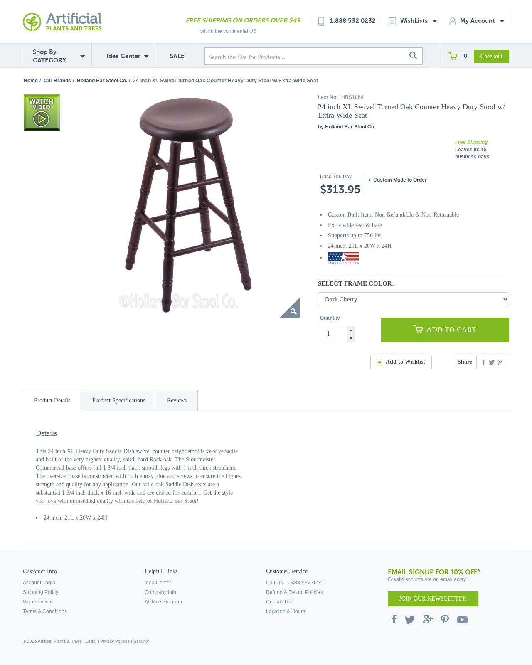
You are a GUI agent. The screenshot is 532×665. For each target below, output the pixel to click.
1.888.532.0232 (353, 20)
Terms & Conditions (45, 611)
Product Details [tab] (52, 400)
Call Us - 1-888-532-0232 (295, 583)
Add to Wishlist (405, 362)
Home (31, 81)
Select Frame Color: (356, 283)
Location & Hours (285, 611)
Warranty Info (38, 602)
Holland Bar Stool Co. (102, 81)
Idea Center (123, 55)
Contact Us (278, 602)
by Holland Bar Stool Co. (346, 127)
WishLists (414, 20)
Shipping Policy (40, 592)
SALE (177, 55)
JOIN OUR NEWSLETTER (432, 599)
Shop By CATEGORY (49, 56)
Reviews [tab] (177, 400)
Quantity (330, 318)
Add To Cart (451, 329)
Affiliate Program (163, 602)
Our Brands (57, 81)
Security (141, 641)
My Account (478, 20)
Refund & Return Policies (294, 592)
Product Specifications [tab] (118, 400)
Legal (91, 641)
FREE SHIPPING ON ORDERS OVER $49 (242, 20)
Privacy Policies (115, 641)
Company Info (160, 592)
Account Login (39, 583)
